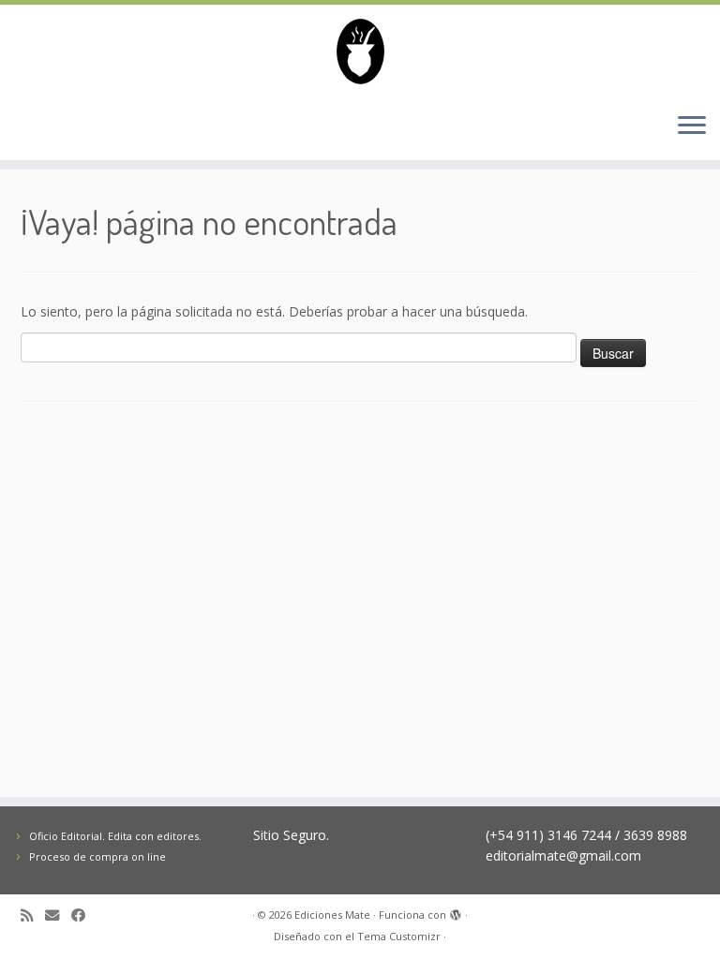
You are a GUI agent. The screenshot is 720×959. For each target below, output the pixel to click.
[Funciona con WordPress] (455, 911)
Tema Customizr (399, 936)
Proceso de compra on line (97, 856)
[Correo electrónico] (58, 915)
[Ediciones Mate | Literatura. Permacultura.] (360, 51)
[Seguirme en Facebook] (84, 915)
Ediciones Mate (332, 914)
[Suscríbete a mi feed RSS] (33, 915)
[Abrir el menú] (692, 126)
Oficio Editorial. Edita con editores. (115, 836)
